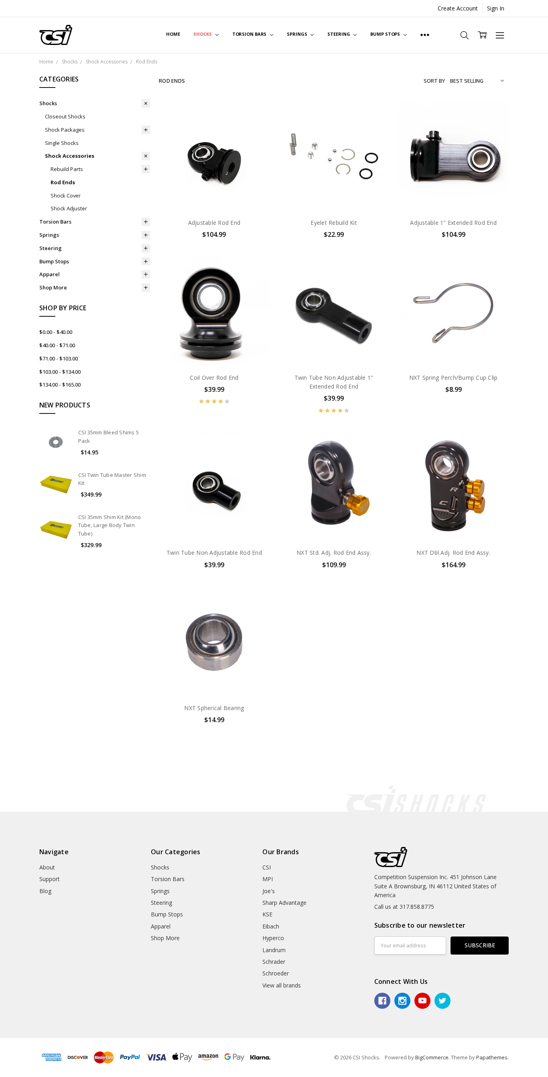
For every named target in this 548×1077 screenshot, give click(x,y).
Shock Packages (65, 129)
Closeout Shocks (65, 116)
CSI (266, 867)
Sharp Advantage (284, 902)
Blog (45, 891)
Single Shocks (62, 143)
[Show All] (425, 35)
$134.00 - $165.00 (60, 384)
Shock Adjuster (69, 208)
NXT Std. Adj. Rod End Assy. (333, 552)
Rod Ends (63, 182)
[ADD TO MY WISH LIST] (255, 140)
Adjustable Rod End (214, 222)
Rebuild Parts (67, 169)
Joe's (268, 891)
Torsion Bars (250, 34)
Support (49, 879)
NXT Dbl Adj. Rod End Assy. (453, 552)
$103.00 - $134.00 (60, 371)
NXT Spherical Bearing (214, 708)
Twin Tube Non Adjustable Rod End (214, 552)
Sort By (434, 80)
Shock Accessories (69, 155)
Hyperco (273, 938)
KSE (267, 914)
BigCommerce (432, 1057)
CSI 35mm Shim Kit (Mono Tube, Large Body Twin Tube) (109, 525)
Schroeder (275, 973)
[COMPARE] (255, 127)
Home (173, 34)
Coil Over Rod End (214, 377)
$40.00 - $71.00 (57, 345)
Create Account (458, 8)
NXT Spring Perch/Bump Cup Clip (453, 377)
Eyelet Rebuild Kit (334, 222)
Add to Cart (334, 177)
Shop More (53, 287)
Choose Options (214, 194)
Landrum (274, 950)
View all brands (281, 985)
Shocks (203, 34)
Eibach (270, 926)
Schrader (273, 961)
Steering (339, 34)
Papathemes (491, 1057)
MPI (267, 879)
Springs (297, 34)
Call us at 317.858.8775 (404, 906)
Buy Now (334, 194)
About (47, 867)
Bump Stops (385, 34)
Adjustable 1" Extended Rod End (453, 222)
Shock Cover (66, 195)
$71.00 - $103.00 (58, 358)
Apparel (49, 274)
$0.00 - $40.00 (55, 332)
